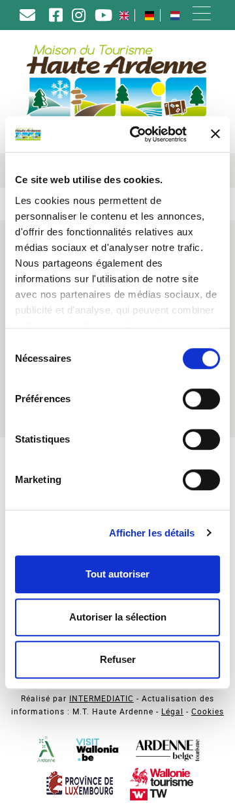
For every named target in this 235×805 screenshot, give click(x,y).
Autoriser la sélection (117, 616)
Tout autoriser (117, 573)
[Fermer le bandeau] (215, 134)
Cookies (207, 711)
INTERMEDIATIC (101, 698)
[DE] (149, 15)
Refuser (118, 659)
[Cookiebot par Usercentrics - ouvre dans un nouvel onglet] (138, 134)
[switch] (201, 398)
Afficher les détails (152, 532)
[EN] (124, 15)
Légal (172, 711)
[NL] (175, 15)
